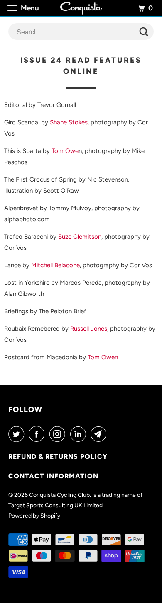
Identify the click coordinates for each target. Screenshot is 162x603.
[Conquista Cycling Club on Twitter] (17, 434)
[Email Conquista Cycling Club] (100, 434)
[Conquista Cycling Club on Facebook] (38, 434)
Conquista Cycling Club (59, 495)
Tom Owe (65, 151)
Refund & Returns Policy (58, 456)
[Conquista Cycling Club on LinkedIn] (79, 434)
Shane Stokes (69, 122)
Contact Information (53, 476)
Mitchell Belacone (55, 265)
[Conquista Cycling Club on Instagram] (59, 434)
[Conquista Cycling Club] (81, 8)
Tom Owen (103, 357)
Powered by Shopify (34, 515)
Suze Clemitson (79, 236)
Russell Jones (88, 328)
